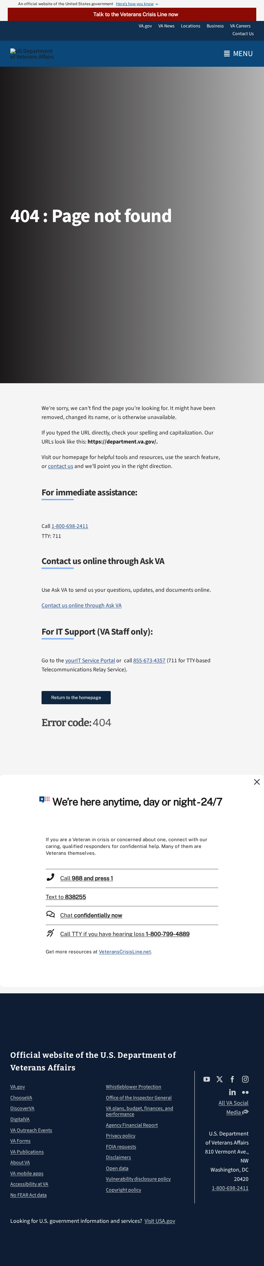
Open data (117, 1168)
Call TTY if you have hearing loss (125, 933)
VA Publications (27, 1151)
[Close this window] (257, 781)
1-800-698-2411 (70, 526)
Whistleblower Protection (133, 1086)
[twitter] (219, 1079)
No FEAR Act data (28, 1195)
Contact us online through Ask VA (82, 605)
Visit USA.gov (160, 1221)
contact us (60, 466)
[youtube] (206, 1079)
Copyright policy (123, 1189)
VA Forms (20, 1140)
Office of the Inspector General (139, 1097)
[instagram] (245, 1079)
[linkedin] (232, 1092)
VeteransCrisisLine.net (125, 951)
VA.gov (17, 1086)
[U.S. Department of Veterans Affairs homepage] (33, 54)
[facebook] (232, 1079)
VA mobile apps (26, 1173)
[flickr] (245, 1092)
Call (86, 878)
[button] (132, 14)
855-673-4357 (149, 661)
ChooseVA (21, 1097)
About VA (20, 1162)
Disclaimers (118, 1157)
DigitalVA (20, 1119)
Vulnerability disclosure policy (138, 1179)
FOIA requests (121, 1146)
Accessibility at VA (29, 1184)
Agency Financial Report (132, 1125)
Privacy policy (120, 1135)
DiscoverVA (22, 1108)
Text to (66, 896)
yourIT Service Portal (90, 661)
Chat (91, 915)
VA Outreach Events (31, 1130)
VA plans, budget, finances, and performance (139, 1111)
